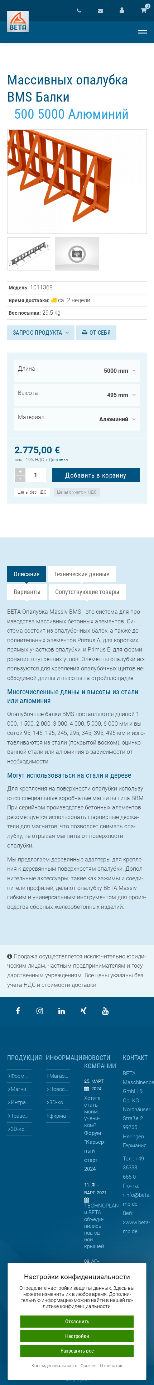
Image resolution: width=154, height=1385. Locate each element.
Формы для (21, 1076)
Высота (28, 393)
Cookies (89, 1366)
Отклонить (77, 1321)
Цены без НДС (32, 492)
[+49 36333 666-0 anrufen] (79, 10)
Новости (59, 1089)
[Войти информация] (122, 10)
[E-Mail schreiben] (100, 10)
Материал (31, 417)
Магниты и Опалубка (21, 1089)
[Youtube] (105, 1011)
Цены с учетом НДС (77, 492)
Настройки (77, 1336)
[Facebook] (18, 1011)
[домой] (18, 21)
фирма (57, 1116)
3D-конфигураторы (21, 1129)
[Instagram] (39, 1011)
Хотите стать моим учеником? (92, 1111)
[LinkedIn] (61, 1011)
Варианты (27, 592)
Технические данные (81, 574)
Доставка (58, 459)
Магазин (59, 1076)
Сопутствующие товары (87, 592)
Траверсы (21, 1116)
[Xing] (83, 1011)
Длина (26, 368)
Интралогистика (21, 1102)
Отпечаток (111, 1366)
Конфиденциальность (54, 1366)
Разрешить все (77, 1351)
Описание (26, 574)
